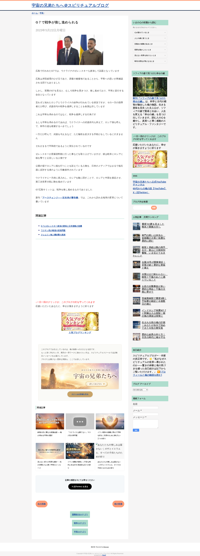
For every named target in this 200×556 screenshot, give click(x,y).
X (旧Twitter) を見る (80, 487)
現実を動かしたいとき (142, 50)
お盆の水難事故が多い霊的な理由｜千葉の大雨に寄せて (153, 289)
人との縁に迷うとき (141, 38)
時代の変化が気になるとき (144, 61)
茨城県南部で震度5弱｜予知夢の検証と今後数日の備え (154, 301)
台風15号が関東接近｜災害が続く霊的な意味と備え (154, 265)
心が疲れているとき (141, 32)
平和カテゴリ (80, 532)
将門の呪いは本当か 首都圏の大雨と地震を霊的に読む (153, 238)
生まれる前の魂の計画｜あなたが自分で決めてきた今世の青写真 (153, 325)
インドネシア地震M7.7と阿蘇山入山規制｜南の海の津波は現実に (154, 313)
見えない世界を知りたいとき (145, 55)
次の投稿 (42, 504)
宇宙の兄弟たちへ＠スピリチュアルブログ (70, 5)
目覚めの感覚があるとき (143, 44)
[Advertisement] (80, 273)
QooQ (104, 555)
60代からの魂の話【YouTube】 (149, 188)
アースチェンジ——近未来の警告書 (60, 197)
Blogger (106, 547)
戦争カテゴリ (80, 523)
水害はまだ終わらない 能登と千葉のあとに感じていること (155, 277)
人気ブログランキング (80, 332)
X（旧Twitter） (141, 192)
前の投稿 (118, 504)
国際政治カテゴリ (80, 514)
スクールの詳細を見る (80, 394)
